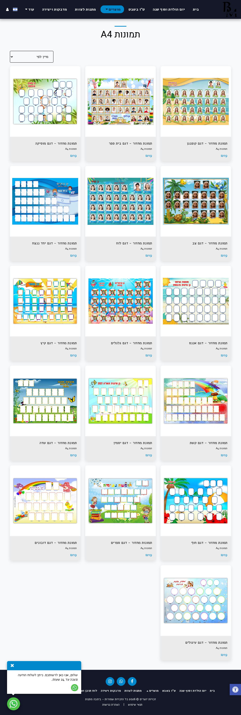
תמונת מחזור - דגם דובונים (56, 542)
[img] (196, 101)
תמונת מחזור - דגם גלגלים (131, 343)
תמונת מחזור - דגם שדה (58, 442)
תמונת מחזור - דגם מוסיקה (56, 143)
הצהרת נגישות (111, 705)
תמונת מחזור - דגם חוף (209, 542)
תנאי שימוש (135, 705)
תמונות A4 (221, 149)
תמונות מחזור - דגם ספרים (131, 542)
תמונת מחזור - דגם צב (209, 243)
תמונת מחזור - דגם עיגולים (206, 642)
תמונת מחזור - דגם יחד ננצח (54, 243)
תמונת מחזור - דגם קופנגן (207, 143)
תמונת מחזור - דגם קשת (208, 442)
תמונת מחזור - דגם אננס (208, 343)
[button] (235, 690)
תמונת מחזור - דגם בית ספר (130, 143)
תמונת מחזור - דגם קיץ (58, 343)
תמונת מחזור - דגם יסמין (132, 442)
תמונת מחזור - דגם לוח (134, 243)
